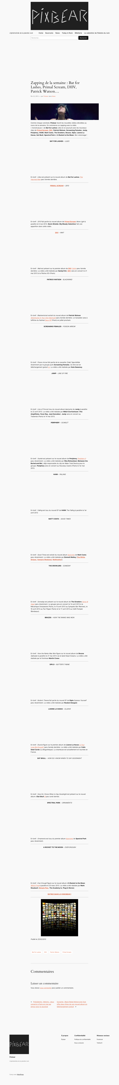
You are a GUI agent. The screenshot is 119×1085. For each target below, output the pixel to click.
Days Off (48, 320)
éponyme (71, 555)
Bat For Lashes (36, 952)
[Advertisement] (59, 56)
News (53, 96)
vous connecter (45, 988)
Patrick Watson (54, 952)
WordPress (20, 1074)
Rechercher (83, 38)
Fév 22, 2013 (34, 96)
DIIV (45, 952)
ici (49, 367)
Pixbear (46, 96)
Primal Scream (67, 952)
